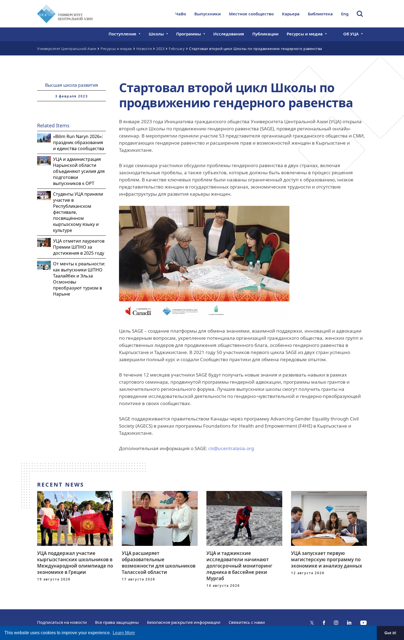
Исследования (228, 34)
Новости (144, 48)
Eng (344, 13)
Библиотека (320, 13)
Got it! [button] (390, 633)
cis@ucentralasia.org (231, 448)
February (177, 48)
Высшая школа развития (71, 85)
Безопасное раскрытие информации (183, 622)
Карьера (291, 13)
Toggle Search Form (360, 13)
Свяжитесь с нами (247, 622)
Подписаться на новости (62, 622)
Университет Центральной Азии (66, 48)
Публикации (265, 34)
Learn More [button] (124, 632)
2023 (160, 48)
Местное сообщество (251, 13)
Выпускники (207, 13)
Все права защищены (117, 622)
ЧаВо (180, 13)
